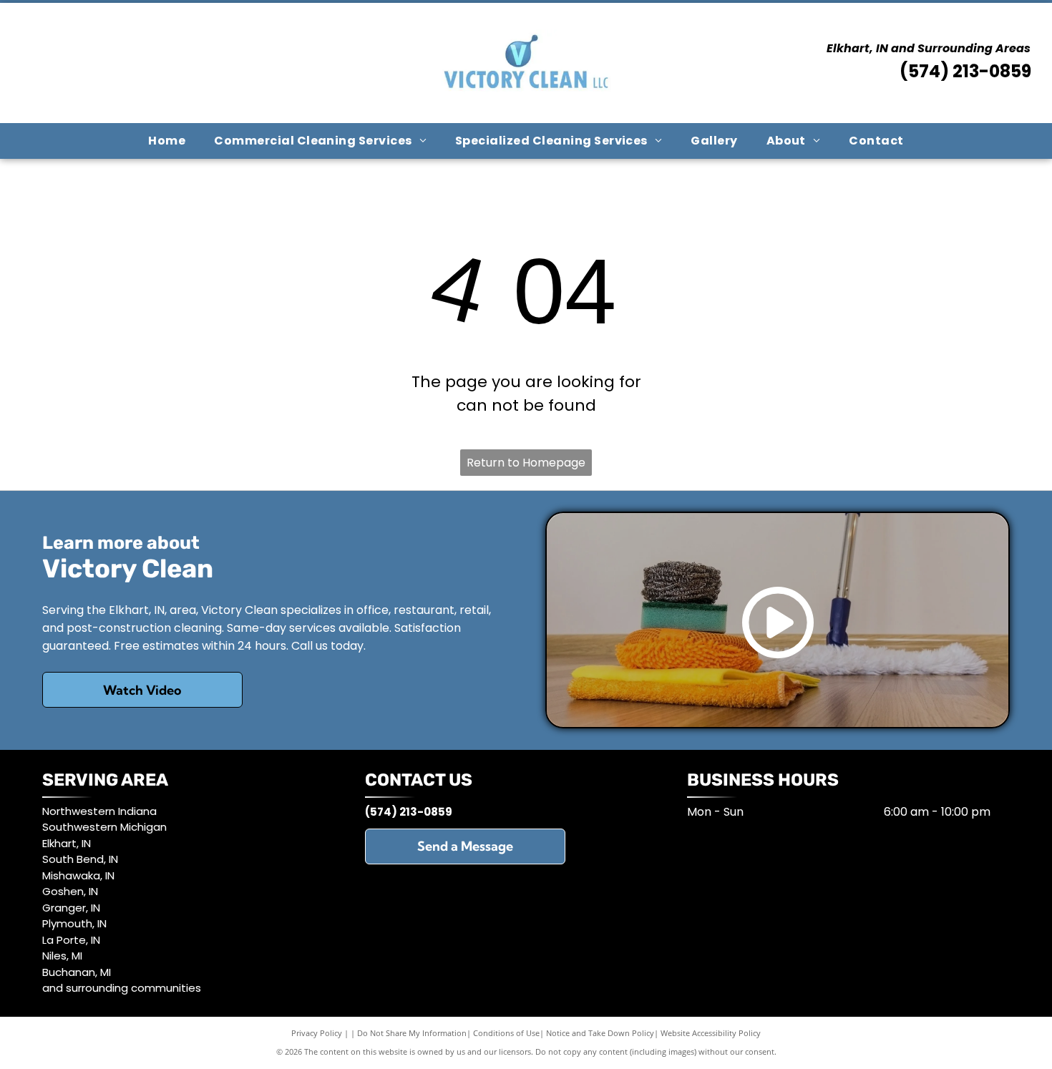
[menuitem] (167, 141)
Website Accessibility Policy (711, 1032)
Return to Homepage (526, 462)
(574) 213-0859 (965, 71)
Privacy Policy (316, 1032)
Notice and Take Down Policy (600, 1032)
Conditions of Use (506, 1032)
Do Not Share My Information (412, 1032)
